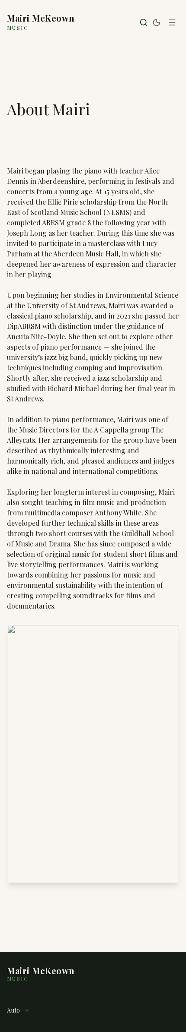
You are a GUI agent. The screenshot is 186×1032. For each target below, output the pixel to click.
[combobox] (21, 1010)
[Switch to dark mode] (157, 22)
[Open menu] (172, 22)
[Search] (143, 22)
